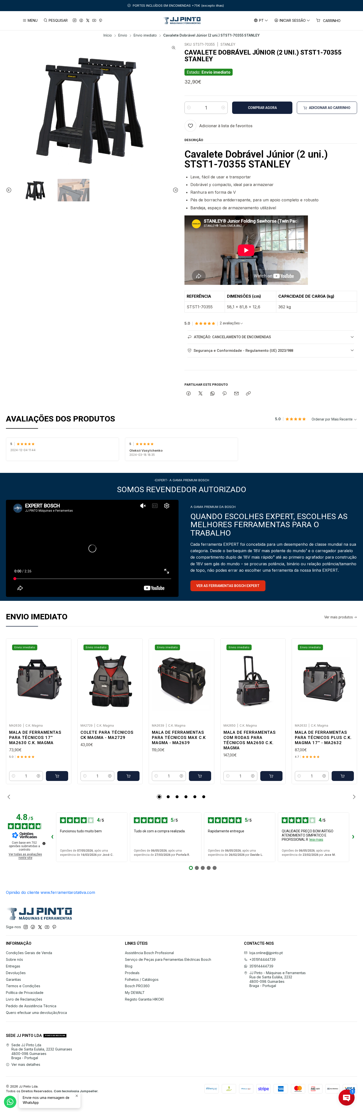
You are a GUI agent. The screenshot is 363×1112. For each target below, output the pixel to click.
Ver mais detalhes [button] (25, 1064)
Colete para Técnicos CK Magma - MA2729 (107, 735)
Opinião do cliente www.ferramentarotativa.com (50, 892)
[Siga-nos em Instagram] (74, 21)
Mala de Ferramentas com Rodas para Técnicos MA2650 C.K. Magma (249, 740)
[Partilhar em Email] (236, 393)
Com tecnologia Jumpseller (76, 1091)
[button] (159, 797)
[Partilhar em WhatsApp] (212, 393)
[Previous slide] (9, 190)
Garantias (13, 979)
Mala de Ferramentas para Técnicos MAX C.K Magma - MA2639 (179, 737)
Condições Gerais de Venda (29, 953)
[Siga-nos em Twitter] (88, 21)
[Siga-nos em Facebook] (81, 21)
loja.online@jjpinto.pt (266, 953)
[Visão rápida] (62, 679)
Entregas (13, 966)
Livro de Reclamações (24, 999)
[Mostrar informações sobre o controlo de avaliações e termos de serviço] (44, 843)
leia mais (316, 839)
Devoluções (16, 973)
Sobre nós (14, 959)
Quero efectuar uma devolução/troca (36, 1012)
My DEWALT (135, 992)
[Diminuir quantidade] (189, 108)
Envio (122, 35)
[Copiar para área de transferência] (248, 393)
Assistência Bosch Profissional (149, 953)
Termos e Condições (23, 986)
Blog (128, 966)
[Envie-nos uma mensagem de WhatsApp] (10, 1102)
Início (107, 35)
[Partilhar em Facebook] (188, 393)
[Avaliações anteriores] (52, 837)
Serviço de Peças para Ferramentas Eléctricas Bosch (168, 959)
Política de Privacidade (24, 992)
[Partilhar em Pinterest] (224, 393)
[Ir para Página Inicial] (181, 20)
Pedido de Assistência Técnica (31, 1006)
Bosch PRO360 (137, 986)
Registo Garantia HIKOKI (144, 999)
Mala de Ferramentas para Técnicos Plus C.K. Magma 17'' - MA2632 (323, 737)
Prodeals (132, 973)
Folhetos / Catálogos (142, 979)
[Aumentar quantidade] (223, 108)
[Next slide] (175, 190)
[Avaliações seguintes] (353, 837)
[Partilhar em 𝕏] (200, 393)
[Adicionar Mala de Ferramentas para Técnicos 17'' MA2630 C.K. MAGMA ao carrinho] (57, 776)
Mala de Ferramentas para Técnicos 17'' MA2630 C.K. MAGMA (35, 737)
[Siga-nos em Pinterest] (100, 21)
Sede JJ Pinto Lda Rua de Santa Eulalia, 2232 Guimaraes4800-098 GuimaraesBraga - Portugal (41, 1051)
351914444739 (261, 966)
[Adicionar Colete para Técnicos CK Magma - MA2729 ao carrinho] (128, 776)
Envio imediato (145, 35)
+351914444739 (262, 959)
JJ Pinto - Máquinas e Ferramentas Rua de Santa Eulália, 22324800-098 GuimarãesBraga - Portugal (277, 979)
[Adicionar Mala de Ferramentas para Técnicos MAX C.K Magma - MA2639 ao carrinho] (200, 776)
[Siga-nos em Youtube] (94, 21)
